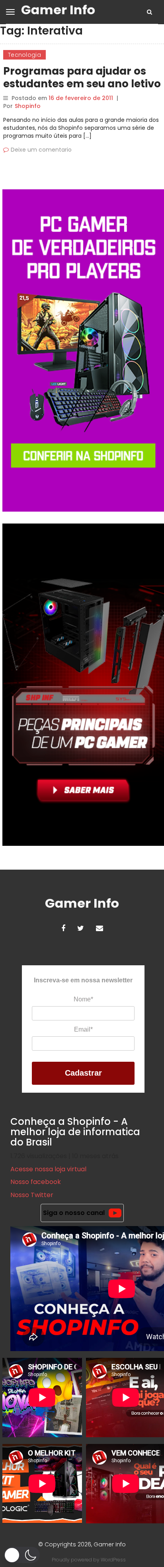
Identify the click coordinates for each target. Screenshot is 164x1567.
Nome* (83, 999)
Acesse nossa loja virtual (48, 1169)
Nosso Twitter (31, 1194)
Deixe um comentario (41, 150)
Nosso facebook (35, 1181)
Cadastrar (83, 1072)
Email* (83, 1029)
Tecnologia (24, 55)
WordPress (113, 1559)
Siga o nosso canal (74, 1212)
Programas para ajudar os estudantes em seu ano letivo (82, 77)
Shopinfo (28, 106)
